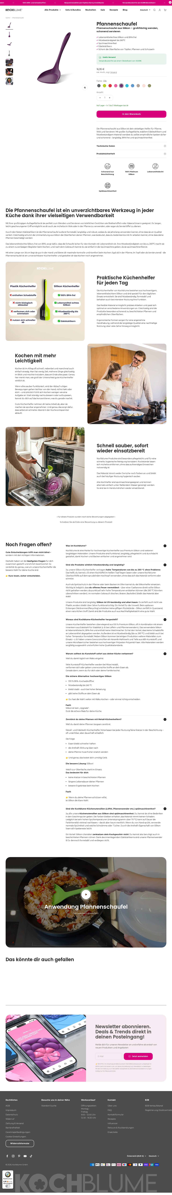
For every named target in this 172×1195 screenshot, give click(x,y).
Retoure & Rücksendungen (121, 1128)
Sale (103, 10)
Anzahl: (100, 92)
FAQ (110, 1110)
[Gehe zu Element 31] (9, 53)
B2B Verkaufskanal (154, 1106)
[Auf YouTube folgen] (25, 1156)
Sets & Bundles (73, 10)
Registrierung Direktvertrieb (158, 1110)
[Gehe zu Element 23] (9, 35)
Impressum (11, 1110)
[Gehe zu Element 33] (9, 72)
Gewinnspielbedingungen (18, 1132)
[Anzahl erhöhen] (109, 98)
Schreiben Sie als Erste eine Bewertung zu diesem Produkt (86, 522)
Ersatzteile (113, 1132)
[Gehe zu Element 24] (9, 44)
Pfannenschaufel (18, 18)
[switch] (7, 1186)
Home (8, 18)
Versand (113, 72)
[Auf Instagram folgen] (13, 1156)
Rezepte (114, 10)
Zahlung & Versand (15, 1123)
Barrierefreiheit (13, 1128)
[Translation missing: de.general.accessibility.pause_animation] (170, 3)
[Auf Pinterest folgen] (19, 1156)
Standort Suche (48, 1106)
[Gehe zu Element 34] (9, 81)
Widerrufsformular (19, 1143)
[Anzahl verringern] (100, 98)
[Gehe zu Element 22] (9, 25)
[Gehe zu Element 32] (9, 63)
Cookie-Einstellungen (16, 1137)
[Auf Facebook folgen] (7, 1156)
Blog (125, 10)
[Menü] (11, 1171)
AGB (8, 1106)
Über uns (112, 1106)
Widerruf (10, 1119)
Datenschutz (12, 1115)
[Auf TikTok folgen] (31, 1156)
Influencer (113, 1123)
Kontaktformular (116, 1115)
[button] (86, 521)
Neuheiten (90, 10)
